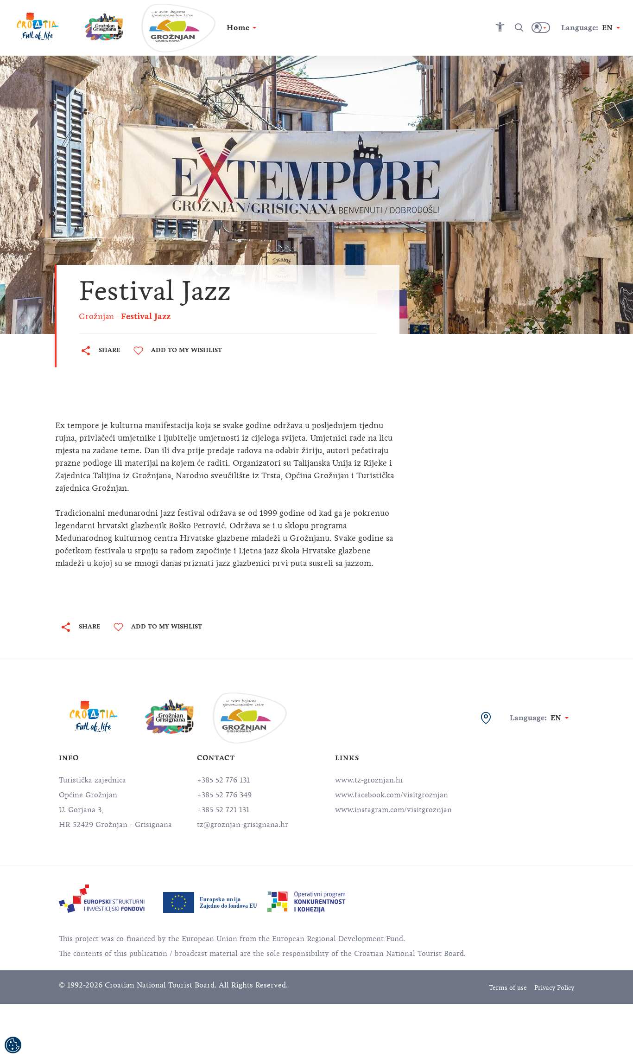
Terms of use (508, 988)
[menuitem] (102, 899)
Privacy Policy (554, 988)
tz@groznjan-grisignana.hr (242, 824)
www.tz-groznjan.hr (369, 780)
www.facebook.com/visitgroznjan (391, 795)
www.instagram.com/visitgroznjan (393, 809)
